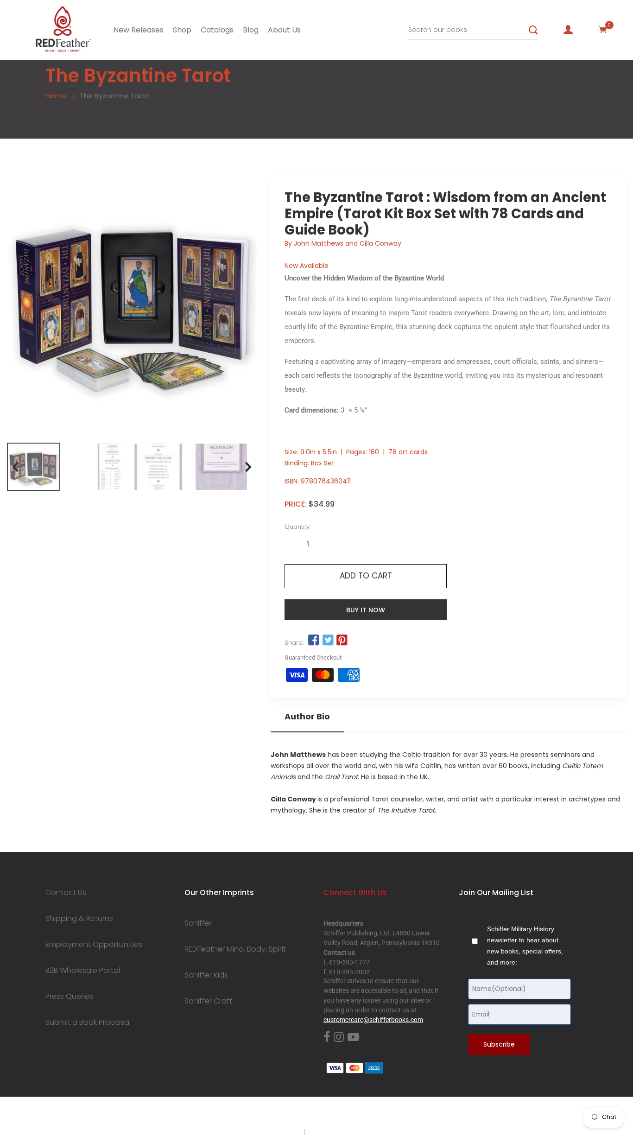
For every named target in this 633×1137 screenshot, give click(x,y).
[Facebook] (326, 1037)
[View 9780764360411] (33, 467)
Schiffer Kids (206, 975)
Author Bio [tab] (307, 716)
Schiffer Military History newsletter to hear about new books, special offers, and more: (525, 945)
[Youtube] (353, 1037)
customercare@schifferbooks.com (373, 1019)
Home (55, 96)
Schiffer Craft (208, 1001)
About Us (284, 30)
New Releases (139, 30)
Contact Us (65, 892)
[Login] (568, 29)
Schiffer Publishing (341, 1113)
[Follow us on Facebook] (314, 640)
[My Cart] (603, 29)
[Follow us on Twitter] (328, 640)
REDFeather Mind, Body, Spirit (235, 949)
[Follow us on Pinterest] (342, 640)
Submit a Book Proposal (88, 1022)
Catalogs (217, 30)
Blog (251, 30)
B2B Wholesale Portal (82, 970)
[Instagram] (339, 1037)
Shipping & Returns (79, 918)
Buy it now (365, 610)
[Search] (533, 30)
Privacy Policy (283, 1131)
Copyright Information (339, 1131)
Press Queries (69, 996)
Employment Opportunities (93, 944)
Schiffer (198, 923)
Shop (182, 30)
